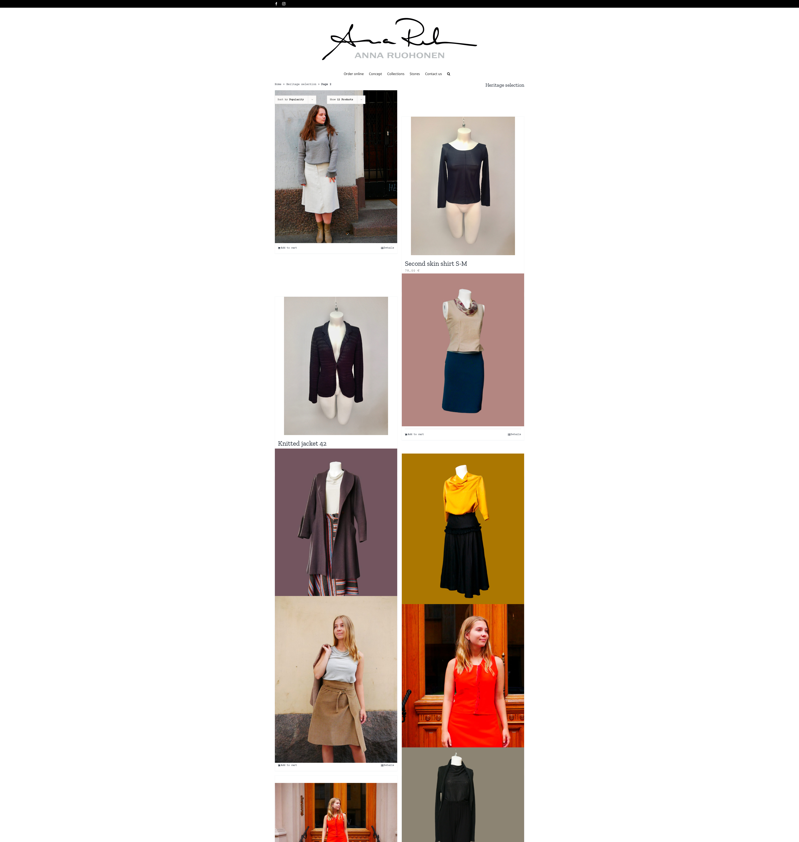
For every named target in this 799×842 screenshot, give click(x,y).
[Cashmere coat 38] (336, 530)
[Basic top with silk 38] (463, 350)
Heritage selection (301, 84)
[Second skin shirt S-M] (463, 186)
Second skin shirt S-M (436, 263)
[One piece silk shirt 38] (463, 530)
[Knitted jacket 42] (336, 366)
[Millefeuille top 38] (463, 678)
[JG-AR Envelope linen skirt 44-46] (336, 167)
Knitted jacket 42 (302, 443)
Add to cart (289, 248)
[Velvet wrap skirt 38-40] (336, 679)
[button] (448, 74)
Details (389, 248)
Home (278, 84)
